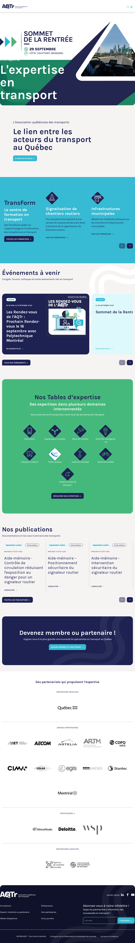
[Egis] (67, 768)
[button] (130, 47)
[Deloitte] (67, 829)
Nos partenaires (48, 912)
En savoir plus (13, 349)
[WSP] (92, 829)
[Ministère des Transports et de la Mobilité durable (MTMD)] (67, 708)
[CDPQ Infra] (117, 743)
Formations (5, 906)
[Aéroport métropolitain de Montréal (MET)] (17, 743)
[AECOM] (42, 743)
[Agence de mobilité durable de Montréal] (55, 865)
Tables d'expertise (8, 918)
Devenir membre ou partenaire (14, 912)
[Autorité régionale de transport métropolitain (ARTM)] (92, 743)
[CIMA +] (17, 768)
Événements (47, 906)
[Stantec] (117, 768)
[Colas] (42, 768)
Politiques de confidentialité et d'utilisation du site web (73, 936)
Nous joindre (47, 918)
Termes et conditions (109, 936)
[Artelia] (67, 743)
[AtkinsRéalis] (42, 829)
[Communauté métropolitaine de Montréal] (80, 865)
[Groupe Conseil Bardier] (92, 768)
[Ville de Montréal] (67, 793)
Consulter (9, 590)
